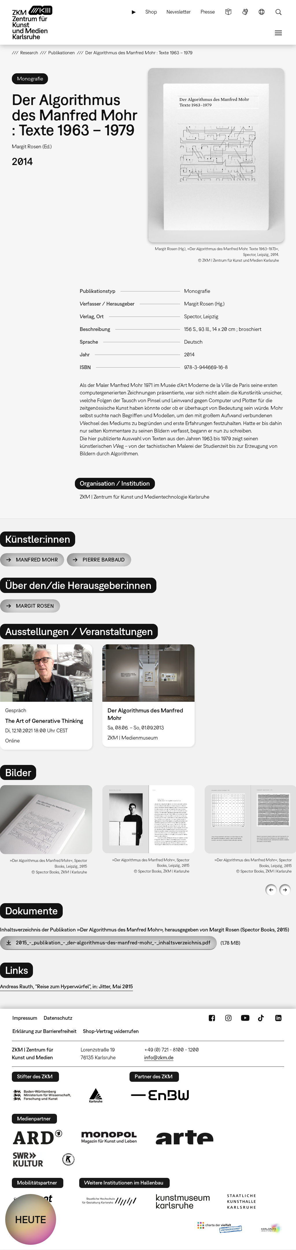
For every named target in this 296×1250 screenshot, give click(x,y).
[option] (148, 695)
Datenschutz (58, 1018)
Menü (278, 33)
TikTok (261, 1018)
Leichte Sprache (228, 11)
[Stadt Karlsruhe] (96, 1095)
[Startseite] (38, 22)
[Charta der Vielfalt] (219, 1228)
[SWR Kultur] (28, 1159)
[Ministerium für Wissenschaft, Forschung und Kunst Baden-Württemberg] (42, 1095)
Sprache (261, 11)
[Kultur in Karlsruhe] (68, 1159)
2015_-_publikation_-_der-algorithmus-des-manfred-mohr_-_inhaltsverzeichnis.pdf (113, 943)
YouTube (245, 1018)
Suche (278, 11)
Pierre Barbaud (104, 560)
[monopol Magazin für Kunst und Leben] (109, 1137)
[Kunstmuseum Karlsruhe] (183, 1201)
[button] (216, 155)
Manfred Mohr (37, 560)
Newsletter (178, 12)
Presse (208, 12)
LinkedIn (278, 1018)
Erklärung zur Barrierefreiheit (44, 1031)
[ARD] (37, 1137)
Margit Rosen (35, 606)
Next (285, 890)
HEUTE (30, 1219)
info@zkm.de (158, 1057)
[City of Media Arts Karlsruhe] (271, 1228)
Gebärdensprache (245, 11)
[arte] (185, 1137)
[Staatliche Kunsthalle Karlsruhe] (241, 1201)
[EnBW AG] (160, 1095)
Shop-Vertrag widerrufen (111, 1031)
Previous (271, 890)
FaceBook (212, 1018)
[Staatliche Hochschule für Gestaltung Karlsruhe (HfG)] (109, 1201)
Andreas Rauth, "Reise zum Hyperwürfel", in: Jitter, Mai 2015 (66, 986)
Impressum (24, 1018)
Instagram (228, 1018)
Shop (151, 12)
